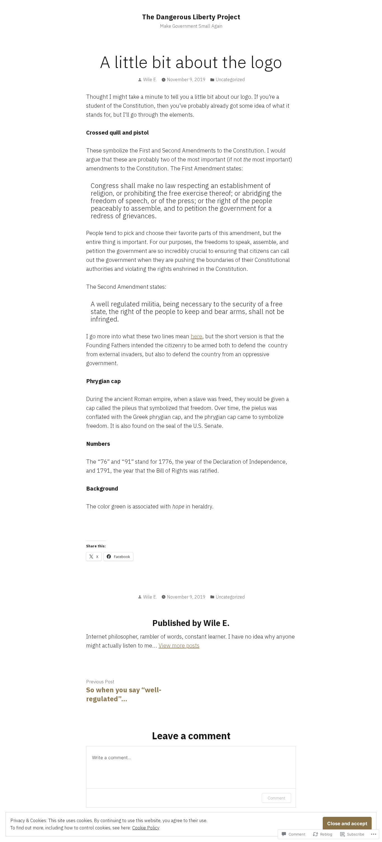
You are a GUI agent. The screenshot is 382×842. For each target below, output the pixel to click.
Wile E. (150, 79)
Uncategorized (230, 79)
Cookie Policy (145, 828)
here (196, 336)
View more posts (179, 645)
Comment (276, 798)
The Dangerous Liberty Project (191, 16)
